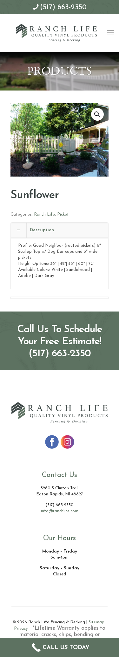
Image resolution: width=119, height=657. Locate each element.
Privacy (21, 629)
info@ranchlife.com (59, 511)
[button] (97, 114)
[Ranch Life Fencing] (56, 32)
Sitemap (96, 622)
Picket (63, 214)
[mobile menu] (110, 27)
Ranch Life (44, 214)
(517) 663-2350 (63, 7)
